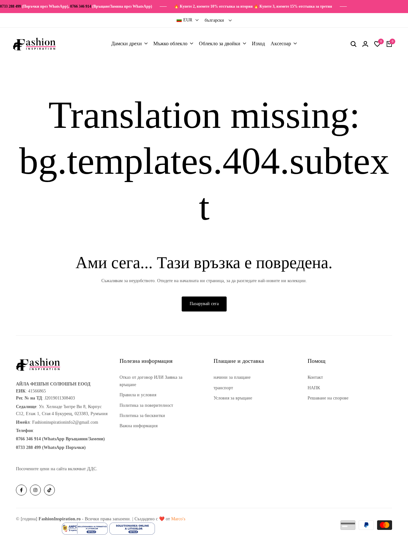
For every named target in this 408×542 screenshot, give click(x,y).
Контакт (315, 377)
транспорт (223, 387)
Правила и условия (138, 394)
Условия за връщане (233, 398)
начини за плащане (232, 377)
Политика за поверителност (146, 405)
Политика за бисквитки (142, 415)
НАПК (314, 387)
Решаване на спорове (328, 398)
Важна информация (138, 425)
